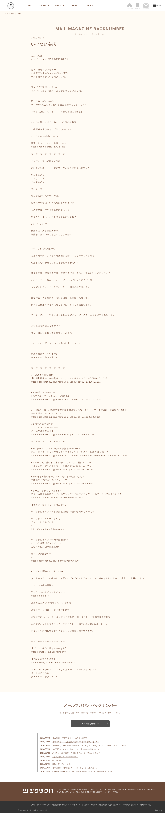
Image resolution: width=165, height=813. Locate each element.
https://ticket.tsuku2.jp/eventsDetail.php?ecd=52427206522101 (66, 382)
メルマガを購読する (90, 724)
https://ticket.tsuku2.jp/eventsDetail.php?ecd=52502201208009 (66, 417)
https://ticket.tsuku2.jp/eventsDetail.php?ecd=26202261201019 (66, 399)
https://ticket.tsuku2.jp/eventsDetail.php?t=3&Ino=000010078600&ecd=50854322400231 (80, 455)
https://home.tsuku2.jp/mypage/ (48, 529)
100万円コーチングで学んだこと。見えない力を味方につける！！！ (80, 749)
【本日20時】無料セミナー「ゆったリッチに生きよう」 (75, 768)
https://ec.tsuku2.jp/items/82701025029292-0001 (58, 497)
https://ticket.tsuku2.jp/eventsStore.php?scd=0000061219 (62, 434)
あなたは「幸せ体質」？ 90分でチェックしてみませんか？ (76, 753)
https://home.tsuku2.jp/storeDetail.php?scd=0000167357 (62, 469)
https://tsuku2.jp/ (40, 596)
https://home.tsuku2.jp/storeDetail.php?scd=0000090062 (62, 483)
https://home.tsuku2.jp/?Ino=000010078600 (55, 561)
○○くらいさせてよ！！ (61, 760)
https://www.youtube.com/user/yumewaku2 (54, 662)
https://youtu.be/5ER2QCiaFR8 (48, 147)
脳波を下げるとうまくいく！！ (65, 764)
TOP (29, 6)
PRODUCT (59, 6)
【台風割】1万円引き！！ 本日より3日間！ (70, 738)
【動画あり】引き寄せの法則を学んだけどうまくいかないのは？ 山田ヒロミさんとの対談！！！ (92, 745)
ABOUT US (44, 6)
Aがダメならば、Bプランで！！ (65, 757)
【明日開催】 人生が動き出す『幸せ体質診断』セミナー (75, 742)
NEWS (74, 6)
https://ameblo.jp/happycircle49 (48, 652)
